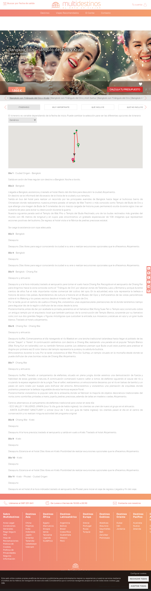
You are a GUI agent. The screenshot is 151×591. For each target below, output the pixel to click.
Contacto (106, 13)
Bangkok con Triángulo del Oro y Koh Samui (73, 98)
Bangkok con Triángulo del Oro (114, 98)
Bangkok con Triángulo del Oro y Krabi (29, 98)
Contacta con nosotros (129, 503)
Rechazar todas (138, 579)
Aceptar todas (138, 586)
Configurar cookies (138, 573)
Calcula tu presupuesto (125, 89)
